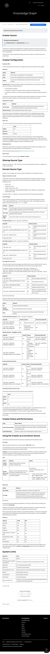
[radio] (21, 594)
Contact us (30, 600)
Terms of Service (6, 644)
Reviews (23, 630)
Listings (23, 622)
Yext (3, 642)
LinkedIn (8, 586)
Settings (22, 644)
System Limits (20, 202)
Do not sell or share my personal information (12, 646)
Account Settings (25, 636)
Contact (46, 618)
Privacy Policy (15, 644)
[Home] (7, 7)
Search (23, 628)
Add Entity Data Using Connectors (21, 24)
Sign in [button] (42, 5)
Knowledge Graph (10, 24)
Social (23, 624)
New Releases (5, 618)
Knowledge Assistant (26, 634)
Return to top (5, 604)
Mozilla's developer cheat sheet (27, 151)
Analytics (24, 632)
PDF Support (28, 494)
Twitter (6, 586)
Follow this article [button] (38, 24)
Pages (23, 626)
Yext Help (4, 24)
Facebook (3, 586)
